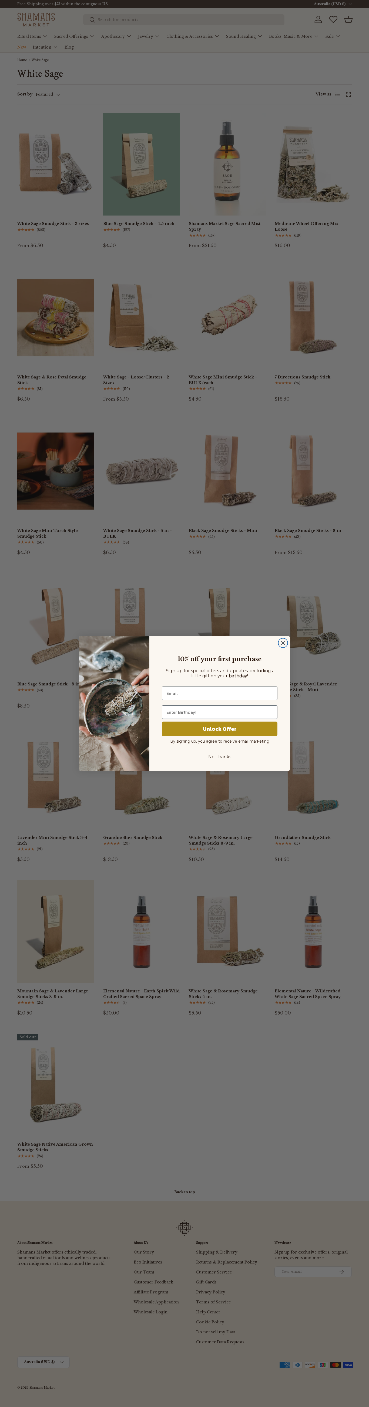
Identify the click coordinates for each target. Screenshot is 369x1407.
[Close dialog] (283, 643)
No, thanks (219, 756)
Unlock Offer (220, 729)
